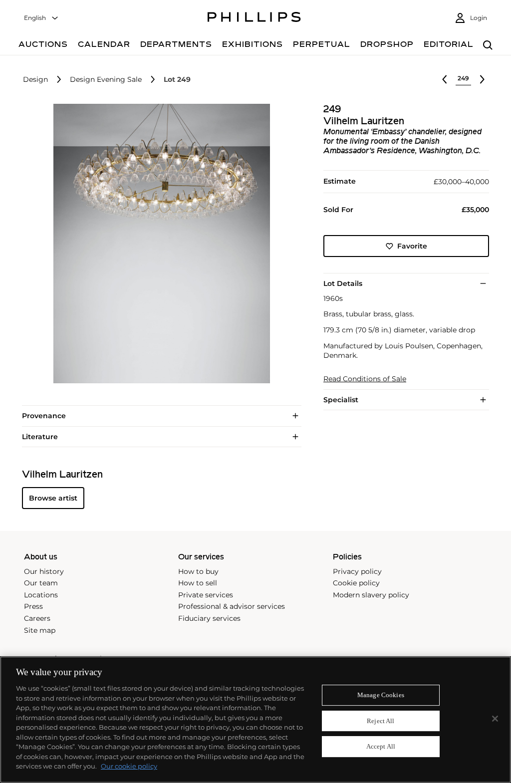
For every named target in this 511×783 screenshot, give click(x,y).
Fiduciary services (209, 618)
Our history (44, 571)
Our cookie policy (129, 766)
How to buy (198, 571)
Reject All (380, 721)
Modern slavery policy (371, 594)
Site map (39, 630)
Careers (37, 618)
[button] (158, 243)
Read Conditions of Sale (364, 379)
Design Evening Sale (106, 79)
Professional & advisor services (231, 606)
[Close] (495, 719)
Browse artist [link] (53, 498)
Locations (41, 594)
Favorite (412, 246)
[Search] (488, 45)
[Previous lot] (445, 79)
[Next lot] (482, 79)
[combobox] (41, 18)
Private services (205, 594)
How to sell (197, 582)
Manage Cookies (380, 695)
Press (33, 606)
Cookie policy (356, 582)
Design (35, 79)
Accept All (380, 747)
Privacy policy (357, 571)
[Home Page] (254, 18)
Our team (41, 582)
